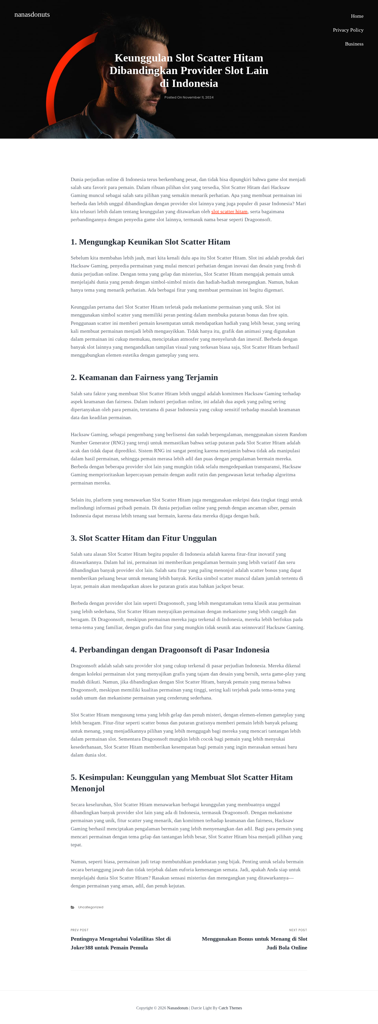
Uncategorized (90, 907)
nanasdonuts (32, 14)
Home (357, 16)
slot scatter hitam (229, 211)
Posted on (189, 97)
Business (354, 44)
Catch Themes (230, 1008)
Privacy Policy (348, 30)
